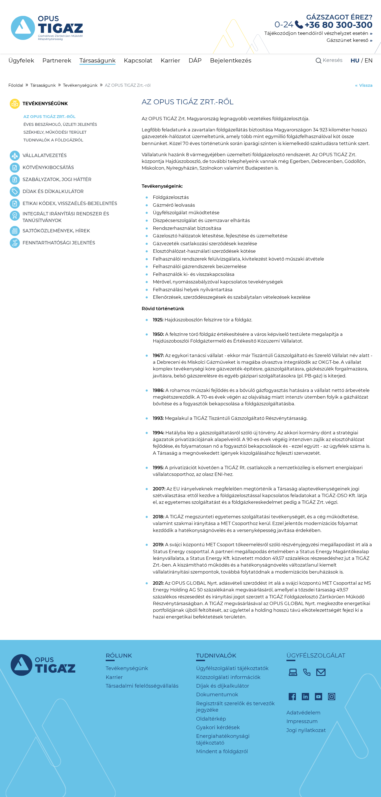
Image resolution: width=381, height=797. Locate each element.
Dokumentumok (217, 695)
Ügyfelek (21, 60)
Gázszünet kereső (347, 40)
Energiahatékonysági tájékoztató (223, 739)
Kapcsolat (138, 60)
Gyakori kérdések (218, 727)
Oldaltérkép (211, 719)
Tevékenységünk (80, 85)
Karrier (170, 60)
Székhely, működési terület (54, 132)
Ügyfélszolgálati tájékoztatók (232, 668)
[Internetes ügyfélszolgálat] (293, 672)
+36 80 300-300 (339, 25)
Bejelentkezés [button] (230, 60)
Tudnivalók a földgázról (53, 140)
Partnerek (56, 60)
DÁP (195, 60)
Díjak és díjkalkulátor (222, 686)
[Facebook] (292, 696)
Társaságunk (97, 60)
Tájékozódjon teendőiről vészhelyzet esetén (316, 33)
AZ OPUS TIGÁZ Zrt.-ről (49, 116)
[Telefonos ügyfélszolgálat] (306, 672)
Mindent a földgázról (222, 751)
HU (356, 60)
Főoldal (15, 85)
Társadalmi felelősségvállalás (142, 686)
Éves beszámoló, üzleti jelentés (60, 124)
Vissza (366, 85)
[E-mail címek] (320, 672)
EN (369, 60)
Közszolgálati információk (228, 677)
